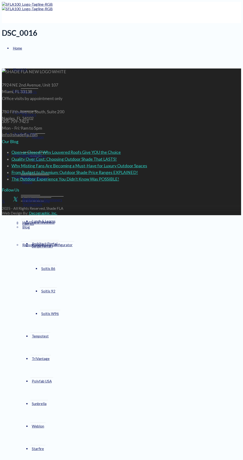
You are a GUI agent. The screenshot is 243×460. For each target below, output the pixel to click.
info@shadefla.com (19, 134)
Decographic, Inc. (43, 213)
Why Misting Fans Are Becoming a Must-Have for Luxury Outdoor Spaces (79, 165)
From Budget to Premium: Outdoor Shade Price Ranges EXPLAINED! (74, 172)
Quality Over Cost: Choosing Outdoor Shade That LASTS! (64, 159)
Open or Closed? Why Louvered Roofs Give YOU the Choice (66, 152)
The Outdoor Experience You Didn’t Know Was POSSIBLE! (65, 179)
